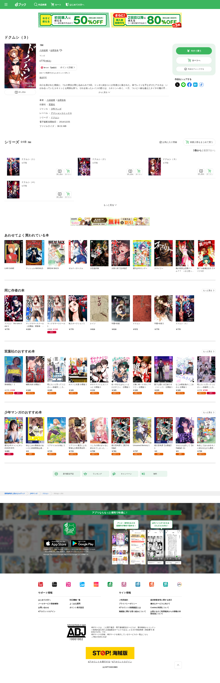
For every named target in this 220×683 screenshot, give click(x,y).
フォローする (60, 50)
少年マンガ (56, 109)
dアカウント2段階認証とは (130, 607)
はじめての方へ (44, 600)
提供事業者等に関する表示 (161, 600)
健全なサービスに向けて (160, 604)
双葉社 (52, 104)
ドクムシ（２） (99, 159)
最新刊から (210, 150)
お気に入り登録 (169, 142)
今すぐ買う (196, 51)
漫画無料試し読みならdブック (14, 493)
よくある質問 (75, 604)
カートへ (196, 60)
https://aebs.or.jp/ (100, 637)
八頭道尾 (44, 50)
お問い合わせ (43, 607)
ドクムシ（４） (28, 182)
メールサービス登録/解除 (48, 604)
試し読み (22, 92)
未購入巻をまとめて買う (201, 142)
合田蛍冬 (54, 50)
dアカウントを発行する (99, 661)
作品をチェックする (196, 69)
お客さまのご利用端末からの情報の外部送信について (165, 612)
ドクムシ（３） (170, 159)
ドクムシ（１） (28, 159)
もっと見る (207, 290)
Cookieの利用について (159, 607)
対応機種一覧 (75, 600)
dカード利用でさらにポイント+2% (54, 73)
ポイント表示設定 (77, 607)
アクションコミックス (61, 113)
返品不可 (43, 78)
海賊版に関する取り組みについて (132, 611)
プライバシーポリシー (128, 604)
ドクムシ (55, 117)
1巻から (197, 150)
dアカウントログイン (46, 611)
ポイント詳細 (66, 67)
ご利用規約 (123, 600)
